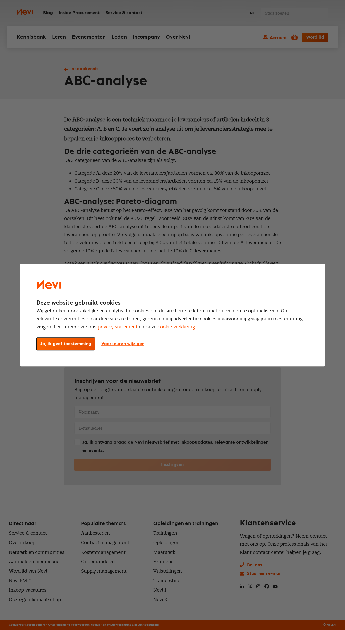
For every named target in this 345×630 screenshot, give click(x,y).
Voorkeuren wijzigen (122, 344)
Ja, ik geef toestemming (65, 344)
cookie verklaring (176, 327)
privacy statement (118, 327)
